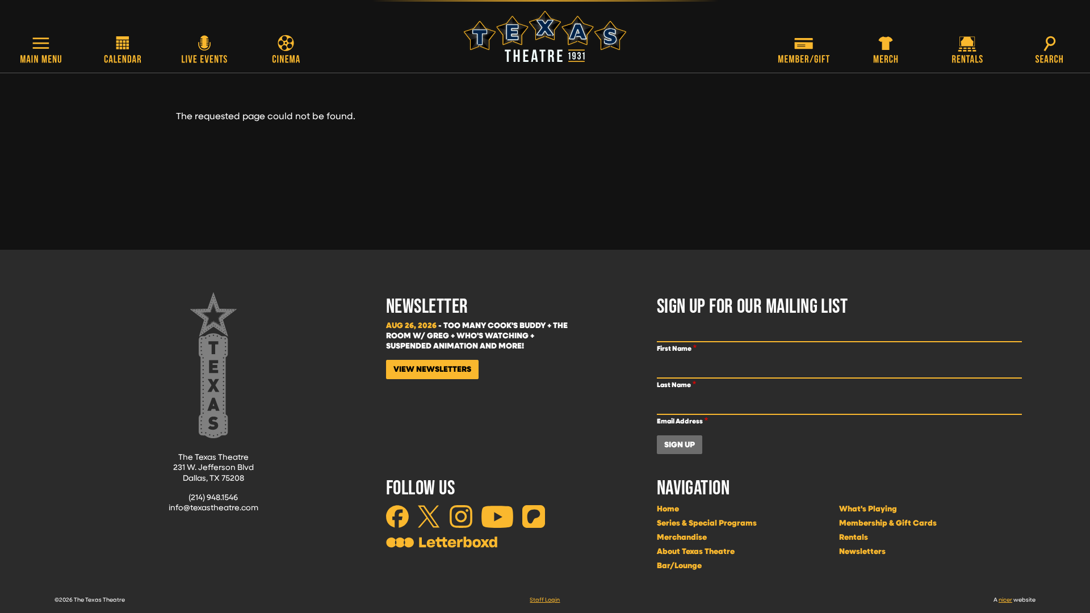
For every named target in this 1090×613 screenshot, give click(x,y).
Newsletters (862, 551)
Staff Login (545, 599)
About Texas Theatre (696, 551)
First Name (674, 348)
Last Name (674, 384)
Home (668, 508)
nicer (1005, 599)
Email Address (680, 421)
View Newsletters (432, 369)
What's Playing (868, 508)
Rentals (853, 537)
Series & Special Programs (707, 522)
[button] (41, 50)
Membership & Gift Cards (888, 522)
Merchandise (682, 537)
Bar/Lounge (679, 565)
